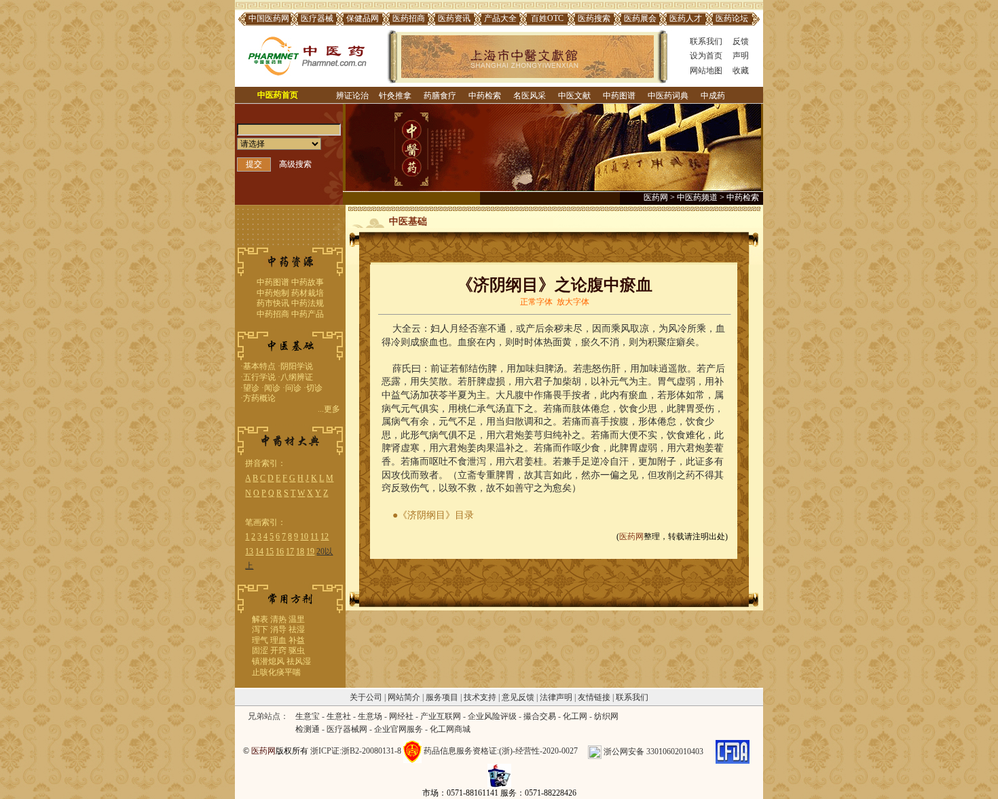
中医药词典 (668, 95)
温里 (297, 619)
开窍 (278, 650)
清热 (278, 619)
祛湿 (297, 629)
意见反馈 (518, 697)
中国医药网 (268, 18)
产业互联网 (440, 716)
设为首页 (706, 55)
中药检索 (484, 95)
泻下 (260, 629)
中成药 (713, 95)
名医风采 (529, 95)
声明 (741, 55)
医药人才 (685, 18)
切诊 (314, 388)
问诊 (293, 388)
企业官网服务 (398, 729)
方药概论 (259, 398)
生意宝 (307, 716)
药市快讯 (273, 303)
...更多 (329, 409)
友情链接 (594, 697)
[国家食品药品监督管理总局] (733, 751)
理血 (278, 640)
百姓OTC (547, 18)
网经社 (401, 716)
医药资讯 (454, 18)
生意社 (339, 716)
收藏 (741, 70)
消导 (278, 629)
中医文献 (574, 95)
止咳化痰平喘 (276, 672)
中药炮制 (273, 293)
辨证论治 (352, 95)
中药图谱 (619, 95)
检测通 (307, 729)
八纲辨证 (296, 377)
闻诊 (272, 388)
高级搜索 (295, 164)
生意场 (370, 716)
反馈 (741, 41)
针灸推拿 (395, 95)
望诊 (251, 388)
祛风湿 (299, 661)
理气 (260, 640)
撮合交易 (539, 716)
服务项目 (442, 697)
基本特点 (259, 366)
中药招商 (273, 314)
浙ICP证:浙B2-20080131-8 (355, 751)
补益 (297, 640)
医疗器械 (317, 18)
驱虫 (297, 650)
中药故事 (307, 282)
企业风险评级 (492, 716)
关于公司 (366, 697)
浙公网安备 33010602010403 (653, 751)
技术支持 (480, 697)
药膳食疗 (440, 95)
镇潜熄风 (268, 661)
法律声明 (556, 697)
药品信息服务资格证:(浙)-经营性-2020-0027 (501, 751)
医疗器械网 (347, 729)
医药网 (656, 197)
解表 (260, 619)
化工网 (575, 716)
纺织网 (606, 716)
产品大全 (500, 18)
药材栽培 (307, 293)
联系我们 (706, 41)
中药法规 (307, 303)
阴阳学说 (296, 366)
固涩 (260, 650)
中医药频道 (697, 197)
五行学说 (259, 377)
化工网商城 (450, 729)
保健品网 (362, 18)
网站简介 (404, 697)
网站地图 (706, 70)
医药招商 (408, 18)
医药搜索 (594, 18)
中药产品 (307, 314)
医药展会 (640, 18)
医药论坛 (732, 18)
